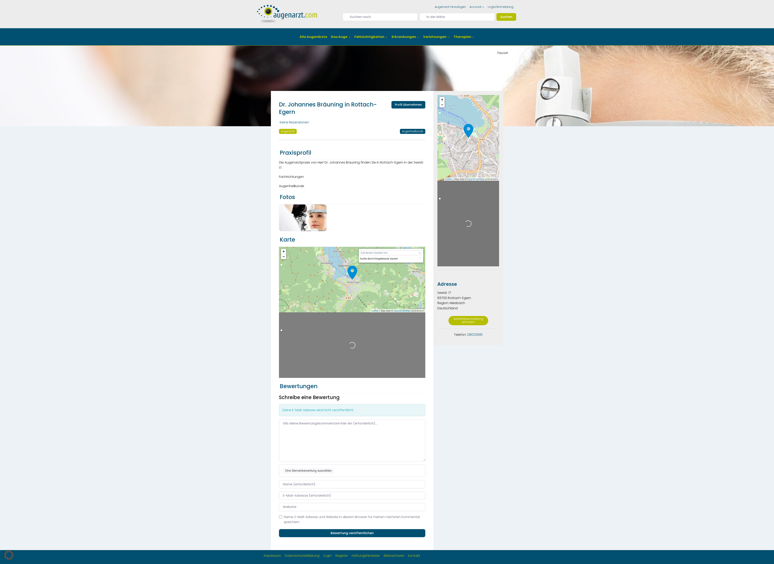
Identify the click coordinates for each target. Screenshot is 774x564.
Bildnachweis (394, 555)
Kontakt (414, 555)
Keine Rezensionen (294, 122)
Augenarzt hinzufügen (450, 7)
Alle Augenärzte (313, 36)
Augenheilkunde (412, 131)
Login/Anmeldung (500, 7)
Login (327, 555)
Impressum (272, 555)
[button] (9, 555)
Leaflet (374, 310)
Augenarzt (288, 131)
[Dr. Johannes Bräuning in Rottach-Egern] (352, 273)
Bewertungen (298, 386)
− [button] (284, 256)
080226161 (475, 334)
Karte (287, 240)
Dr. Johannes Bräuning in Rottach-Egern (328, 108)
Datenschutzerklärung (302, 555)
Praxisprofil (295, 153)
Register (341, 555)
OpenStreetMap (402, 310)
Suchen (508, 16)
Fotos (287, 197)
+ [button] (284, 251)
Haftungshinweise (366, 555)
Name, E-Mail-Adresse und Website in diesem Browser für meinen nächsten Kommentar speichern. (352, 519)
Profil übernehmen (408, 105)
